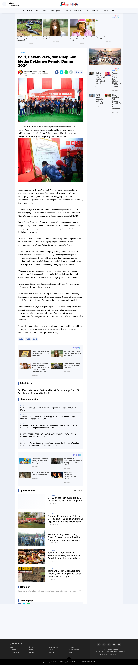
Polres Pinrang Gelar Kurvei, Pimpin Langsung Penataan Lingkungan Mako (48, 409)
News (70, 652)
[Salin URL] (71, 72)
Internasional (14, 652)
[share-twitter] (61, 72)
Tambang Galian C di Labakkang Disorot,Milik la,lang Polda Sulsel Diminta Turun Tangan (64, 574)
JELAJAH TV (114, 654)
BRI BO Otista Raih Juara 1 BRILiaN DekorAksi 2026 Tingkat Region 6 (65, 499)
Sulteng (105, 10)
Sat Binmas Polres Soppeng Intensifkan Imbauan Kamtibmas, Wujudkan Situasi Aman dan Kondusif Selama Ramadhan (49, 444)
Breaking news (56, 10)
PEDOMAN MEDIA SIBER (116, 652)
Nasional (52, 652)
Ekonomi (67, 10)
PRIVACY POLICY (99, 652)
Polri (37, 10)
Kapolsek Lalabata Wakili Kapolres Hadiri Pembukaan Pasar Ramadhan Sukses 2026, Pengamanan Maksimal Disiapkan (49, 426)
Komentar (78, 72)
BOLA (31, 647)
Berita (22, 10)
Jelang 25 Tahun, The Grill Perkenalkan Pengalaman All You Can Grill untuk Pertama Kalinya (64, 555)
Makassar (77, 10)
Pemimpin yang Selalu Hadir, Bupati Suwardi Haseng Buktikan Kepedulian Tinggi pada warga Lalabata (64, 537)
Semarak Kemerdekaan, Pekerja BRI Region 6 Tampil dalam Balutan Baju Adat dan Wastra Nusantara (65, 519)
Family (31, 650)
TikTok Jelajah (104, 654)
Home (20, 52)
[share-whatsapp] (66, 72)
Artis (11, 647)
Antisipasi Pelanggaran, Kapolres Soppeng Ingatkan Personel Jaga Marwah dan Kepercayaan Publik (47, 417)
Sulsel (45, 10)
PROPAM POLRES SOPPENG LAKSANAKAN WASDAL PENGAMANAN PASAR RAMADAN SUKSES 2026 (48, 435)
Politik (28, 339)
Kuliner (31, 652)
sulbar (87, 10)
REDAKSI (103, 649)
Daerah (29, 10)
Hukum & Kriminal (74, 650)
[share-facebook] (57, 72)
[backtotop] (69, 659)
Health (51, 650)
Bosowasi (95, 10)
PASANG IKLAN (112, 649)
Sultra (113, 10)
